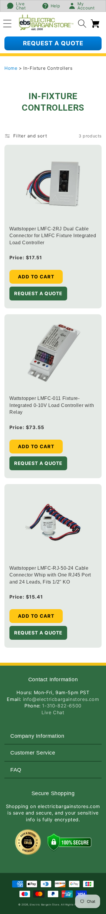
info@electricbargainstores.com (61, 699)
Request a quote (53, 43)
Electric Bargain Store (44, 904)
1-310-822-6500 (61, 706)
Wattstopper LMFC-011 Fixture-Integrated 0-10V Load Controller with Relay (51, 405)
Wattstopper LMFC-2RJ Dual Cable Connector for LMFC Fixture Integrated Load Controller (52, 235)
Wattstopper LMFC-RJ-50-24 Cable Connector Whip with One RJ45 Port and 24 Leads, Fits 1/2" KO (50, 575)
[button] (7, 22)
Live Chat (53, 712)
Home (11, 68)
